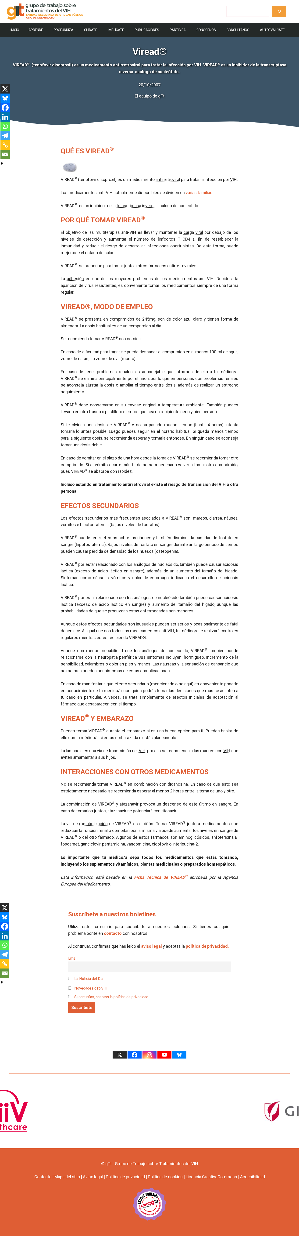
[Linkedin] (5, 117)
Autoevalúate (272, 30)
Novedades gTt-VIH (90, 988)
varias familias (199, 192)
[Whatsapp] (5, 126)
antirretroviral (168, 179)
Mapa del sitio (67, 1176)
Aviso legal (93, 1176)
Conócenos (206, 30)
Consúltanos (238, 30)
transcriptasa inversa (136, 205)
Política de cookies (165, 1176)
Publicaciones (147, 30)
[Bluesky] (5, 98)
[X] (5, 89)
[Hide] (2, 163)
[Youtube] (164, 1055)
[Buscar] (279, 11)
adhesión (75, 278)
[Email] (5, 154)
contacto (113, 933)
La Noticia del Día (88, 978)
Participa (178, 30)
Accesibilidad (252, 1176)
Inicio (15, 30)
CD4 (186, 239)
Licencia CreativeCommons (211, 1176)
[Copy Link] (5, 145)
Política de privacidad (125, 1176)
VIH (233, 179)
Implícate (116, 30)
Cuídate (90, 30)
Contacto (42, 1176)
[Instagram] (149, 1055)
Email (72, 958)
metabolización (93, 823)
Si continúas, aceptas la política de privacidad (111, 997)
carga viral (193, 232)
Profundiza (63, 30)
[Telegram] (5, 135)
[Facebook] (5, 107)
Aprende (35, 30)
